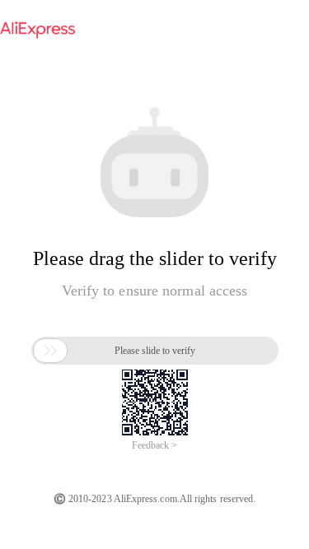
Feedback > (154, 445)
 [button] (50, 351)
